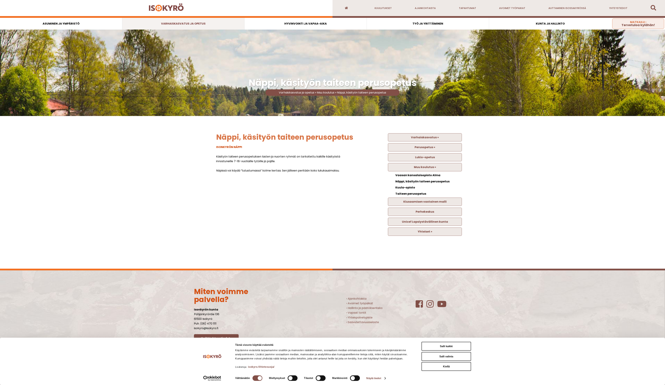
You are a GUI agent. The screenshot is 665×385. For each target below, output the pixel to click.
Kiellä (446, 366)
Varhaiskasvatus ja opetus (183, 24)
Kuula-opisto (405, 187)
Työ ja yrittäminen (428, 24)
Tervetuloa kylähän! (638, 23)
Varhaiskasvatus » (425, 137)
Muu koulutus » (425, 167)
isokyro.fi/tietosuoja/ (261, 366)
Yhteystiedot (618, 8)
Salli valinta (446, 356)
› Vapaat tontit (356, 313)
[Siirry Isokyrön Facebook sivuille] (421, 306)
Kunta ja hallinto (550, 24)
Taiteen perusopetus (410, 194)
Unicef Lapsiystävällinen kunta (425, 222)
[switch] (293, 378)
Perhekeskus (425, 212)
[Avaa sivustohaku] (653, 9)
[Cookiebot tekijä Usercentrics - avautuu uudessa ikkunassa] (212, 378)
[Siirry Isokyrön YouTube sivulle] (443, 306)
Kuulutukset (383, 8)
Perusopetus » (425, 147)
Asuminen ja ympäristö (61, 24)
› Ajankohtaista (356, 299)
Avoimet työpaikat (512, 8)
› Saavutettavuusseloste (362, 322)
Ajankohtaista (425, 8)
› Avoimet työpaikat (359, 303)
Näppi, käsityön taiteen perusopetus (361, 93)
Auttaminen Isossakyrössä (567, 8)
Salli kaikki (446, 346)
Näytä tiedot (373, 378)
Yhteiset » (425, 232)
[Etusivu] (346, 8)
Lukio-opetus (425, 157)
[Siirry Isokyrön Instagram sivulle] (431, 306)
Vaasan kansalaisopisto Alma (417, 175)
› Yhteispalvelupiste (359, 317)
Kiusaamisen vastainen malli (425, 202)
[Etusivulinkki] (166, 8)
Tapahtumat (467, 8)
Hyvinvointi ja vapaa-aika (305, 24)
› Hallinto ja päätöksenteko (364, 308)
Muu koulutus (325, 93)
